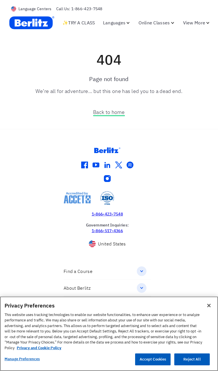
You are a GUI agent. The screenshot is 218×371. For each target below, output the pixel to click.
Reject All (191, 359)
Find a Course (78, 271)
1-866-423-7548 (107, 214)
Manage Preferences (22, 359)
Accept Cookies (153, 359)
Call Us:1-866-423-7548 (79, 8)
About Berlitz (77, 288)
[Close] (209, 305)
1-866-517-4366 (107, 230)
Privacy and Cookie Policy (39, 347)
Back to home (109, 112)
